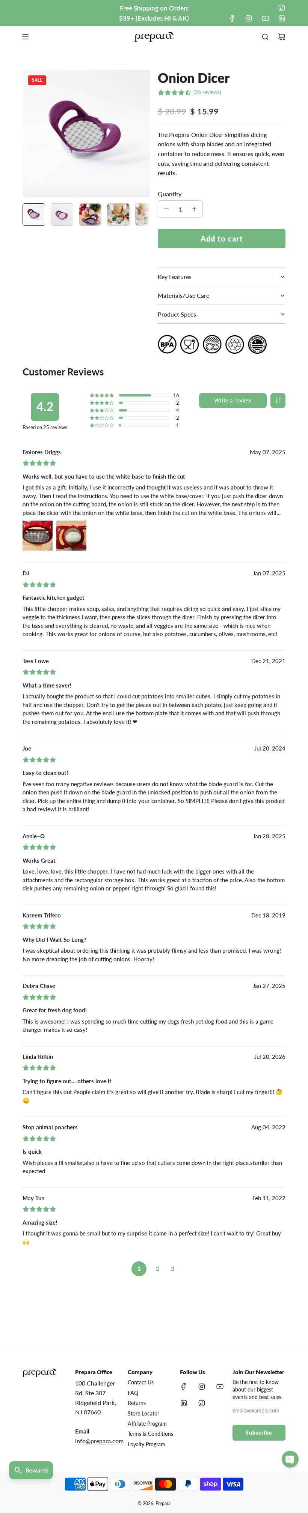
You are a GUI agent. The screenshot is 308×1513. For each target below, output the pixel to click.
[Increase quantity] (194, 209)
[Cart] (281, 37)
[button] (32, 134)
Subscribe (259, 1432)
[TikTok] (281, 8)
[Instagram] (248, 18)
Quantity (169, 193)
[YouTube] (265, 18)
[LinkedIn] (281, 18)
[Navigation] (25, 37)
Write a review (233, 400)
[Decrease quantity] (166, 209)
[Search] (265, 37)
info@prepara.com (99, 1440)
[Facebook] (232, 18)
